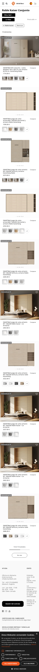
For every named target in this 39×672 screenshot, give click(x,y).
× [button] (36, 634)
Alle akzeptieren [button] (10, 663)
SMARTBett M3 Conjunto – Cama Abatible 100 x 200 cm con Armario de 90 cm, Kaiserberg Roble (15, 69)
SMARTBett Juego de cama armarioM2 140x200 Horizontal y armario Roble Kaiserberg (14, 120)
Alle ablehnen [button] (29, 663)
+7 (27, 78)
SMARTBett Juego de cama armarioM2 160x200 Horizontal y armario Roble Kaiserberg (14, 222)
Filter (9, 20)
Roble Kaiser (9, 25)
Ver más (19, 555)
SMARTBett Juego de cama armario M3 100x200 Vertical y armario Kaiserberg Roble (15, 171)
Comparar (33, 68)
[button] (19, 669)
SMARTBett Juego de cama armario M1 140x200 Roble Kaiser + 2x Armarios (15, 323)
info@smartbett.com (9, 579)
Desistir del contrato (13, 604)
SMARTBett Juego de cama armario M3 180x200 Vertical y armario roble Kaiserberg (15, 527)
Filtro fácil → (8, 15)
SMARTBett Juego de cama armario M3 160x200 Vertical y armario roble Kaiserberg (15, 374)
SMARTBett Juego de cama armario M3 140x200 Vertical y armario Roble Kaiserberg (15, 273)
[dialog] (19, 652)
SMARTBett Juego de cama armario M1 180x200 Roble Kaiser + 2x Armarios (15, 476)
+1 (27, 129)
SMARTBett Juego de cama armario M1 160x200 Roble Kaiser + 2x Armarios (15, 425)
